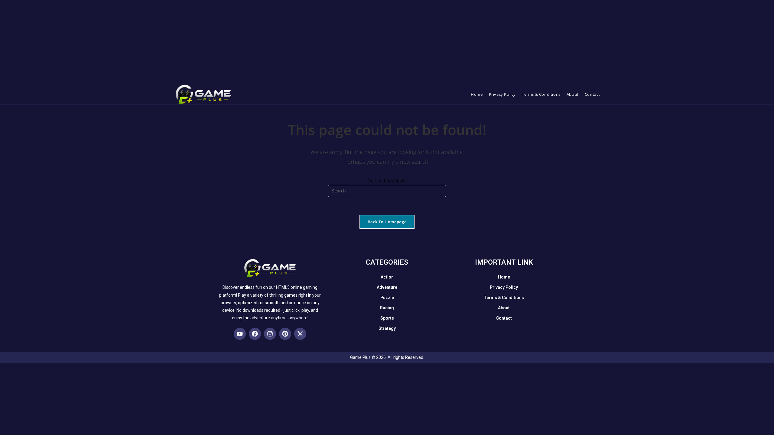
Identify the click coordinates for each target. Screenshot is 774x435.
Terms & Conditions (504, 297)
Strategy (387, 328)
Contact (504, 318)
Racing (387, 307)
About (504, 307)
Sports (387, 318)
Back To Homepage (387, 221)
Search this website (387, 181)
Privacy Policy (504, 287)
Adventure (387, 287)
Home (504, 277)
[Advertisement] (181, 42)
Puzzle (387, 297)
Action (387, 277)
